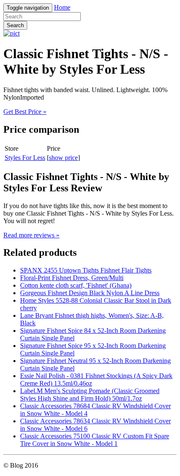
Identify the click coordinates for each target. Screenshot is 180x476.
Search (15, 25)
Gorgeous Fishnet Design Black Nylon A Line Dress (89, 292)
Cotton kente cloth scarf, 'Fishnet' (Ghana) (75, 285)
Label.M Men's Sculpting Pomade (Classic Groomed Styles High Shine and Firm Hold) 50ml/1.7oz (89, 394)
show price (63, 157)
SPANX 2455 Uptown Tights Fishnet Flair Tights (86, 270)
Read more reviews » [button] (31, 235)
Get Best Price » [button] (24, 111)
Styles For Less (25, 157)
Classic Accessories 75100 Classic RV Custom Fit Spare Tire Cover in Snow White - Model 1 (94, 439)
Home (62, 7)
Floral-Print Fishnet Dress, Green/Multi (71, 277)
